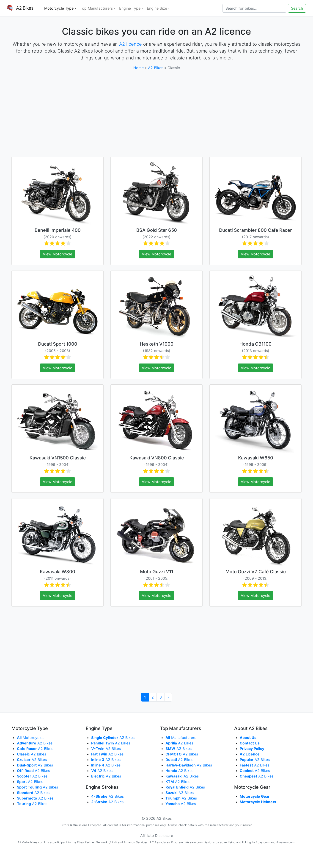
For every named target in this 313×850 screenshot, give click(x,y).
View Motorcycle (57, 254)
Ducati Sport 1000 (57, 344)
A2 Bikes (155, 67)
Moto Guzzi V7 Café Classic (255, 571)
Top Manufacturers (96, 8)
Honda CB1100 (255, 344)
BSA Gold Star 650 (156, 230)
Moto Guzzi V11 (156, 571)
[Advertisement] (156, 113)
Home (138, 67)
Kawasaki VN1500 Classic (58, 458)
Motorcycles (30, 737)
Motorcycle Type (59, 8)
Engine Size (157, 8)
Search (297, 8)
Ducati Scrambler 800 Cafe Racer (255, 230)
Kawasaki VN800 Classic (156, 458)
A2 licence (130, 44)
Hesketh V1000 (156, 344)
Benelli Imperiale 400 (58, 230)
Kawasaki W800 (57, 571)
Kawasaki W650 (255, 458)
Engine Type (129, 8)
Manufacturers (180, 737)
